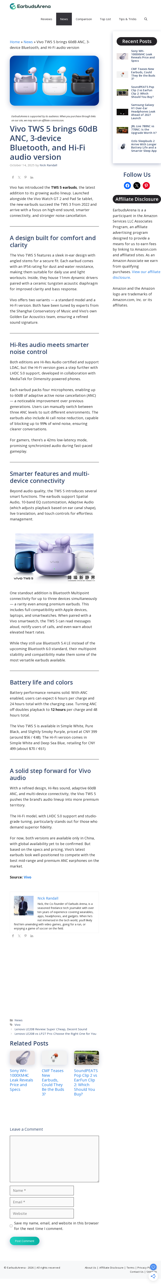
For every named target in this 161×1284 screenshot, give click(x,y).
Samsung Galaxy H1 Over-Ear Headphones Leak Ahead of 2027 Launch (143, 111)
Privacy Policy (146, 1267)
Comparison (84, 19)
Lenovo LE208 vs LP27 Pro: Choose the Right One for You (55, 1034)
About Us (90, 1267)
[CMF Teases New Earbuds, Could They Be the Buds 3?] (54, 1062)
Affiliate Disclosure (111, 1267)
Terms (131, 1267)
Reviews (46, 19)
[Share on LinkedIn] (32, 177)
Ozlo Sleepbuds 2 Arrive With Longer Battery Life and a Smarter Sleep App (144, 146)
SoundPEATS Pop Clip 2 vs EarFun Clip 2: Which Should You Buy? (86, 1082)
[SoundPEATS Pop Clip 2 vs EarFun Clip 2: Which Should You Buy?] (86, 1062)
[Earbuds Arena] (30, 6)
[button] (145, 19)
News (64, 19)
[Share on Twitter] (19, 177)
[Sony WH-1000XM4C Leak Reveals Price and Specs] (22, 1062)
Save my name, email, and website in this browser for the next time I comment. (56, 1226)
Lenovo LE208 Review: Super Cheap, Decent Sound (51, 1029)
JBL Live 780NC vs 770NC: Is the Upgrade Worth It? (144, 129)
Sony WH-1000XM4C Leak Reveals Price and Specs (21, 1080)
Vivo (27, 877)
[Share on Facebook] (13, 177)
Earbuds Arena (70, 6)
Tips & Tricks (127, 19)
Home (15, 41)
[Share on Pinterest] (25, 177)
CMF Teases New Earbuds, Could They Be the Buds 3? (53, 1082)
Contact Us (137, 1271)
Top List (105, 19)
